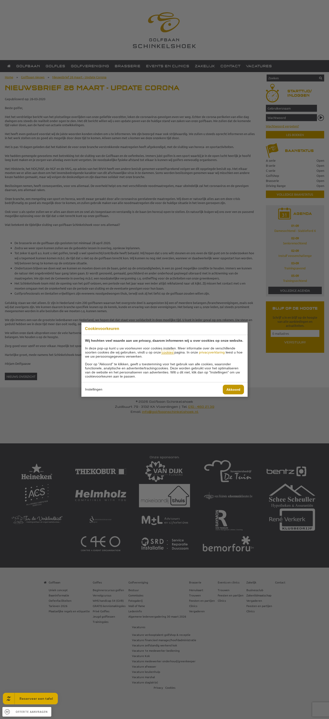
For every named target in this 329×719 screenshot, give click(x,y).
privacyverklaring (212, 352)
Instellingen (93, 389)
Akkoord (233, 389)
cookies (167, 352)
